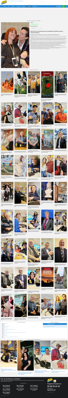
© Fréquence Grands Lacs (50, 392)
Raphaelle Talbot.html (4, 323)
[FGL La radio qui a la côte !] (4, 4)
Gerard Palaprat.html (4, 335)
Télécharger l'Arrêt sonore (34, 24)
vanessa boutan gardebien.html (6, 326)
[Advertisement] (34, 14)
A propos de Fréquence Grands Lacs (5, 395)
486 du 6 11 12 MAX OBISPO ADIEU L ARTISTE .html (8, 329)
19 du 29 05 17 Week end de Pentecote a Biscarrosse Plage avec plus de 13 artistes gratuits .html (14, 332)
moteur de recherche (52, 326)
